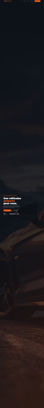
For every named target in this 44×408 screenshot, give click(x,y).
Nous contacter (15, 210)
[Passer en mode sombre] (33, 1)
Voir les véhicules (7, 210)
